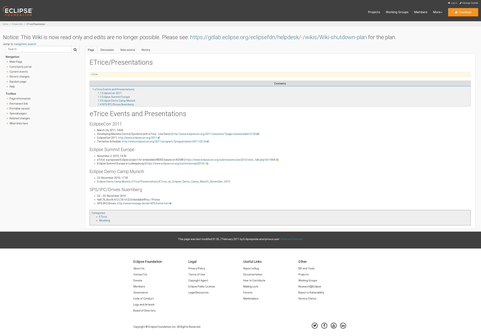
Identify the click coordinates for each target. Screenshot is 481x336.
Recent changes (19, 76)
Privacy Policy (196, 268)
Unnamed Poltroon (291, 239)
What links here (19, 123)
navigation (20, 44)
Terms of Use (196, 274)
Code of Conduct (143, 298)
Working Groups (397, 12)
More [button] (436, 12)
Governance (140, 292)
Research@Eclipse (309, 286)
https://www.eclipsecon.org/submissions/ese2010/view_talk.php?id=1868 (230, 159)
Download (464, 12)
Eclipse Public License (201, 286)
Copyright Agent (198, 280)
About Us (138, 268)
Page (91, 49)
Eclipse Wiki (17, 24)
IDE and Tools (306, 268)
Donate (137, 280)
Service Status (307, 298)
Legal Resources (198, 292)
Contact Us (140, 274)
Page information (20, 98)
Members (420, 12)
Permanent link (19, 103)
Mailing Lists (250, 286)
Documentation (252, 274)
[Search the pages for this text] (75, 49)
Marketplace (251, 298)
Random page (18, 81)
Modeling (104, 220)
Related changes (20, 118)
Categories (98, 212)
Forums (248, 292)
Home (5, 24)
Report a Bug (251, 268)
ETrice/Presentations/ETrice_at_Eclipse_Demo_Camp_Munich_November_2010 (181, 181)
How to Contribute (254, 280)
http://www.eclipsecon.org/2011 (137, 137)
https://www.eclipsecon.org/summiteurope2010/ (175, 163)
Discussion (107, 49)
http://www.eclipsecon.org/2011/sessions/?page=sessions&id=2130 (214, 133)
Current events (19, 71)
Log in (454, 3)
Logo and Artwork (143, 304)
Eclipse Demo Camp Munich (114, 181)
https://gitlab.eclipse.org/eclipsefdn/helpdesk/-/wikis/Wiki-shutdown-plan (278, 37)
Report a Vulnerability (311, 292)
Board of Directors (144, 310)
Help (12, 86)
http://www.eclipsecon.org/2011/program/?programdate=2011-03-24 (164, 141)
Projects (374, 12)
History (145, 49)
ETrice (95, 74)
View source (127, 49)
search (32, 44)
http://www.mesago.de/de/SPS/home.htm (143, 203)
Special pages (18, 113)
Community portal (20, 66)
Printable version (20, 108)
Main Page (16, 61)
